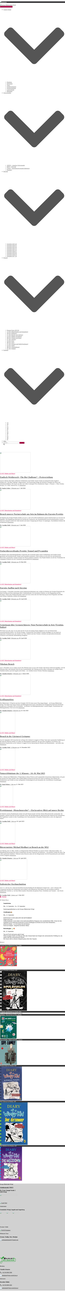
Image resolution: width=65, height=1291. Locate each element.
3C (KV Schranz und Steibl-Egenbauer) (17, 344)
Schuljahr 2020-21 (12, 251)
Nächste (4, 896)
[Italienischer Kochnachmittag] (13, 879)
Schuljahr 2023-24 (12, 247)
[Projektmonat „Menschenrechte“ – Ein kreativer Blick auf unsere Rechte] (6, 805)
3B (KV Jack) (10, 342)
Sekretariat (9, 83)
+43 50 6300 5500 (7, 1272)
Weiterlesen (22, 485)
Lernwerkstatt (10, 90)
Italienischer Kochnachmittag (13, 884)
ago (15, 488)
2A (7, 427)
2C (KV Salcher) (11, 339)
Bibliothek (9, 91)
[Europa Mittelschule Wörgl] (8, 5)
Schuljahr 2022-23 (12, 248)
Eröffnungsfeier (7, 699)
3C (7, 435)
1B (7, 424)
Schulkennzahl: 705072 (6, 1187)
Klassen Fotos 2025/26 (13, 330)
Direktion (9, 82)
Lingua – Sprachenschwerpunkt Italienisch (18, 168)
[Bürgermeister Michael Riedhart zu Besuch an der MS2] (7, 842)
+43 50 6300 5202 (7, 1285)
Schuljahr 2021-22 (12, 250)
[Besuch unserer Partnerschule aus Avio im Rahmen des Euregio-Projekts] (15, 509)
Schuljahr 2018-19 (12, 254)
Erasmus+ (9, 170)
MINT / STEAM (11, 167)
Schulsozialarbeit (11, 88)
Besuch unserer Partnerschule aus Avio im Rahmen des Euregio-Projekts (31, 514)
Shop (4, 441)
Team (8, 85)
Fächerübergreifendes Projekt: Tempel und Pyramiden (24, 551)
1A (7, 422)
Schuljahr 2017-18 (12, 256)
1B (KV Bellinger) (12, 333)
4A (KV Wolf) (11, 345)
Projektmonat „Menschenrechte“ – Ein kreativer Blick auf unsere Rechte (32, 810)
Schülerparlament (11, 86)
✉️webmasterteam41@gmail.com (9, 1240)
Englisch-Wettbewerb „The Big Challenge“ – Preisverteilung (26, 477)
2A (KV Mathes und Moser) (14, 336)
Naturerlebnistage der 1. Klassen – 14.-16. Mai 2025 (22, 773)
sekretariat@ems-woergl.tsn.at (10, 1288)
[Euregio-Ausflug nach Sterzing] (15, 583)
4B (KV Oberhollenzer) (13, 347)
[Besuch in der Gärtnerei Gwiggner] (7, 731)
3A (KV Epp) (10, 341)
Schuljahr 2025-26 (12, 244)
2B (7, 429)
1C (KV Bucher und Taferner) (15, 335)
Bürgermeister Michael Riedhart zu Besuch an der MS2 (24, 847)
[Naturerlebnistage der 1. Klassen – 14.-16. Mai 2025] (7, 768)
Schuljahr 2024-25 (12, 245)
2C (7, 430)
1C (7, 425)
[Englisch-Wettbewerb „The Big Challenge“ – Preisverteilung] (15, 472)
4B (7, 438)
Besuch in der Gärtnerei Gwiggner (15, 736)
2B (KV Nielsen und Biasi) (14, 338)
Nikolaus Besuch (7, 664)
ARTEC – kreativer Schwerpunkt (16, 165)
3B (7, 433)
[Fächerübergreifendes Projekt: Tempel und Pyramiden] (15, 546)
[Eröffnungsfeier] (15, 694)
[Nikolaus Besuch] (15, 659)
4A (7, 436)
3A (7, 432)
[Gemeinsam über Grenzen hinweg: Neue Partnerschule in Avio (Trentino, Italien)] (15, 619)
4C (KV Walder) (11, 348)
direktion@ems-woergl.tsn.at (9, 1275)
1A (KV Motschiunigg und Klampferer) (17, 332)
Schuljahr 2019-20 (12, 253)
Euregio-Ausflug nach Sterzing (13, 588)
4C (7, 439)
